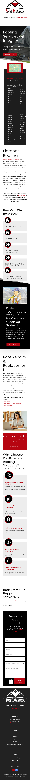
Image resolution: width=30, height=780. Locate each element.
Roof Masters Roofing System (15, 744)
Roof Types (15, 741)
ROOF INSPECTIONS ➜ (13, 226)
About (15, 736)
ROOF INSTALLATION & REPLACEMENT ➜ (13, 251)
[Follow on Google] (16, 770)
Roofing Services (15, 739)
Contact (15, 746)
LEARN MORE (12, 344)
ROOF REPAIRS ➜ (11, 238)
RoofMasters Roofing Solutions (11, 159)
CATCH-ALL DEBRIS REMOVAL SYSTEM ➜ (13, 277)
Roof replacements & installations (13, 403)
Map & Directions (15, 722)
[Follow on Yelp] (13, 770)
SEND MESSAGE (19, 681)
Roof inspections (8, 405)
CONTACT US (9, 54)
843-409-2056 (21, 195)
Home (15, 734)
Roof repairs (7, 401)
